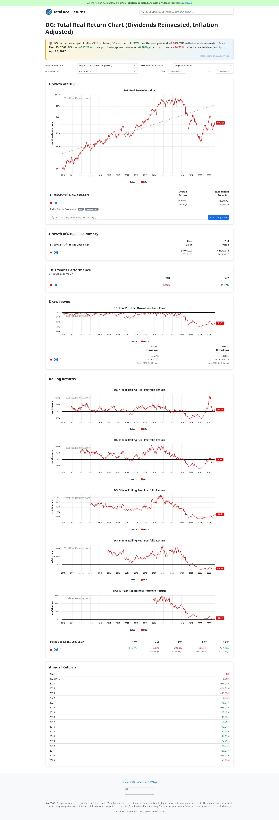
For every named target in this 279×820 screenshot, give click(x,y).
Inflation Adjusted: (54, 65)
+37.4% (220, 618)
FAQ (132, 782)
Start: (164, 71)
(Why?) (188, 3)
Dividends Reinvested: (152, 65)
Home (125, 782)
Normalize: (52, 71)
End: (210, 71)
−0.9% (219, 459)
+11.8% (220, 410)
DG (55, 202)
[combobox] (187, 12)
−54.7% (220, 323)
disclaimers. (225, 806)
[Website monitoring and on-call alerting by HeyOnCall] (139, 790)
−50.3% (220, 568)
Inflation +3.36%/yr (147, 782)
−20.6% (220, 514)
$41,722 (220, 123)
